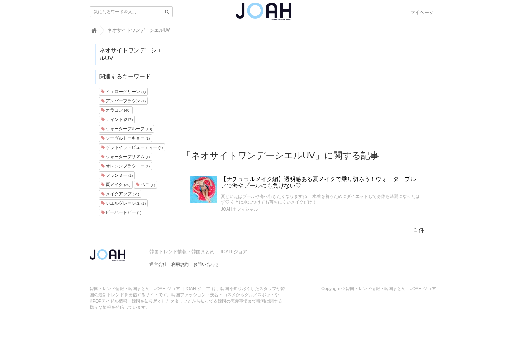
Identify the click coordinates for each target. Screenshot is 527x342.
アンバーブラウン (125, 100)
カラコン (117, 110)
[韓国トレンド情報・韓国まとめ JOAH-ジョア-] (263, 14)
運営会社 (158, 264)
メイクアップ (122, 193)
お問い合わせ (206, 264)
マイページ (422, 12)
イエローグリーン (125, 91)
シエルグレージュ (125, 203)
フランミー (119, 175)
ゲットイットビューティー (134, 147)
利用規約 (180, 264)
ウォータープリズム (127, 156)
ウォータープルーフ (128, 128)
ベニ (147, 184)
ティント (119, 119)
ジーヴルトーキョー (127, 138)
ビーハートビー (123, 212)
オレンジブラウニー (127, 165)
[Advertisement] (307, 93)
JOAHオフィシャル (239, 209)
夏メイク (117, 184)
